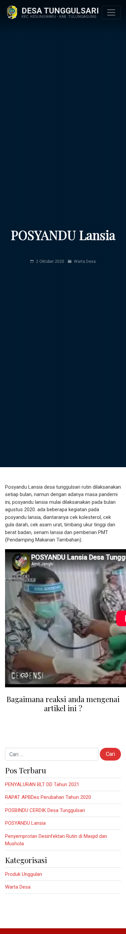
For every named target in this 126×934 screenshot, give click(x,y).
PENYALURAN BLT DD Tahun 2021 (42, 784)
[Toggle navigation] (111, 12)
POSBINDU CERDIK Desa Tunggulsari (45, 810)
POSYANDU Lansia (25, 823)
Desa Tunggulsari (60, 10)
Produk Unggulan (23, 874)
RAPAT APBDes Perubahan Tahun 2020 (48, 797)
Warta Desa (85, 261)
